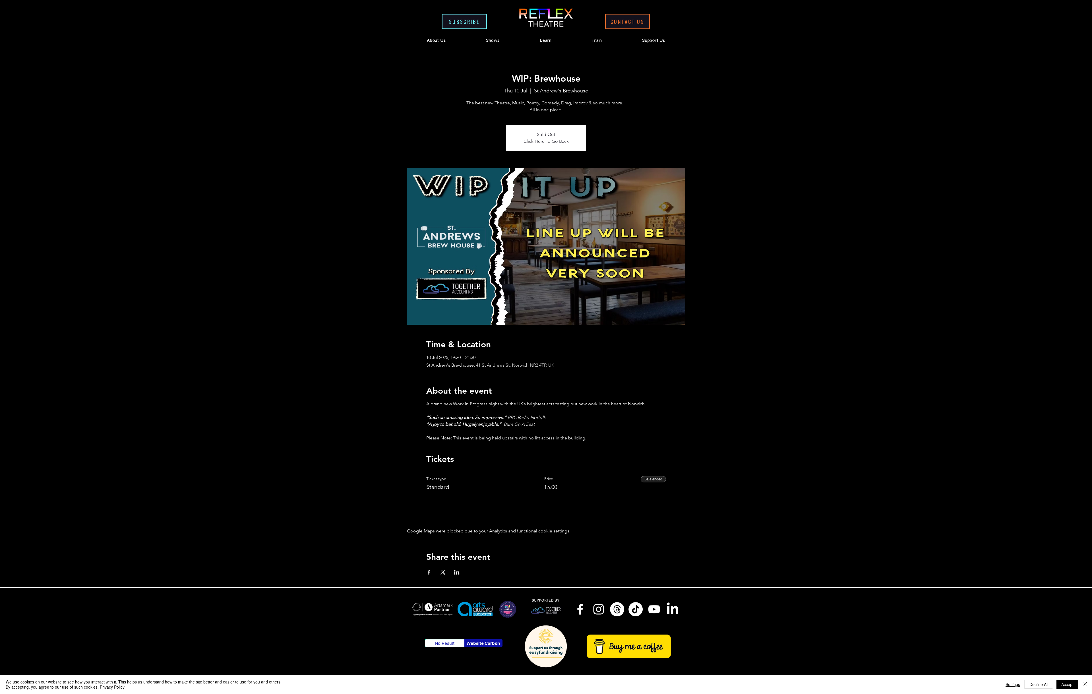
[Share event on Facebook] (429, 572)
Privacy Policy (112, 687)
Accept (1067, 684)
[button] (464, 21)
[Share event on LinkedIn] (457, 572)
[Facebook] (580, 609)
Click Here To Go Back (546, 141)
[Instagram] (599, 609)
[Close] (1085, 684)
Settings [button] (1013, 684)
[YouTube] (654, 609)
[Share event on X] (443, 572)
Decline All (1038, 684)
